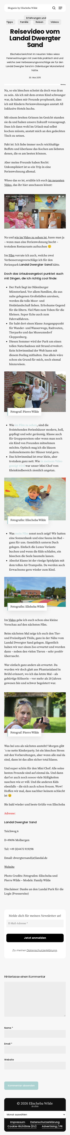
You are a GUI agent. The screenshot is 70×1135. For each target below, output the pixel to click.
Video (12, 620)
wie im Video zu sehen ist (30, 237)
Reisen (39, 22)
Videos (55, 22)
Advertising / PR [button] (52, 1126)
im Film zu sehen (26, 425)
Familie (24, 22)
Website (9, 867)
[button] (60, 8)
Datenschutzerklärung (42, 950)
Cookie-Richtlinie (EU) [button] (22, 1126)
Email (8, 1043)
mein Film (21, 533)
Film (11, 255)
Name (8, 1028)
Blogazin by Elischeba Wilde (22, 7)
